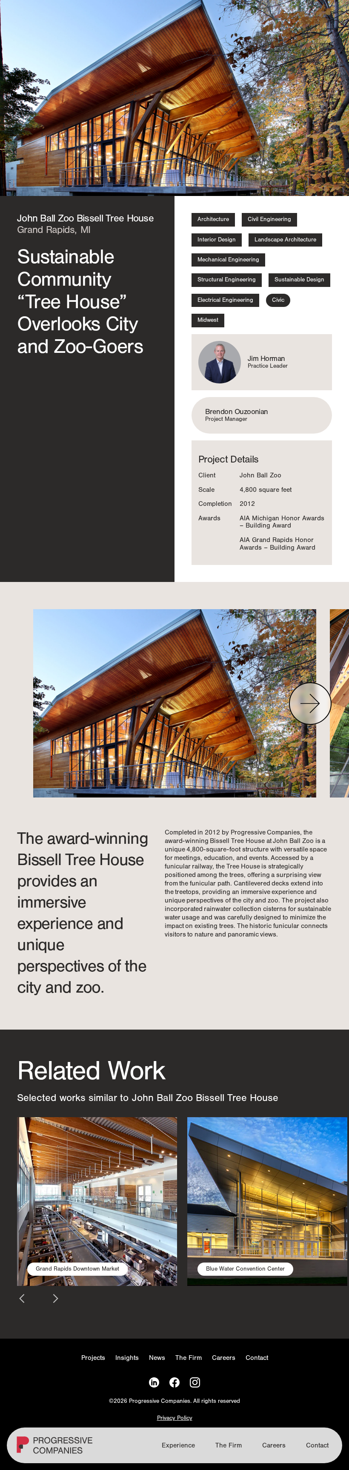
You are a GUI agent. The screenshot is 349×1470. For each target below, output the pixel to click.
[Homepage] (55, 1449)
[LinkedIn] (154, 1382)
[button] (310, 703)
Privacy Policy (174, 1418)
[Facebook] (174, 1382)
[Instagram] (195, 1382)
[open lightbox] (174, 703)
